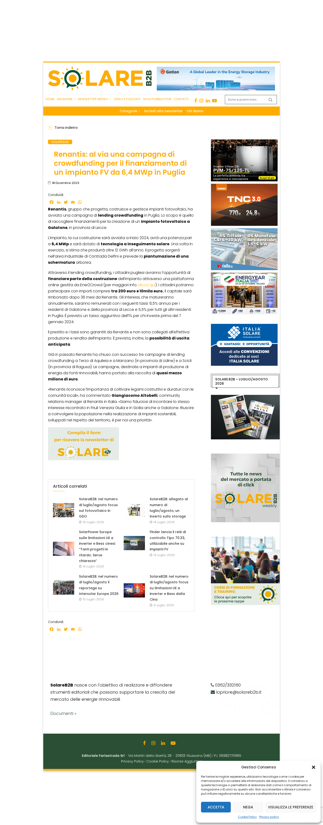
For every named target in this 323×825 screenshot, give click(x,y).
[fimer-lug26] (244, 141)
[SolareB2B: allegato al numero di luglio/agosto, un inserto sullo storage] (134, 510)
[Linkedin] (208, 100)
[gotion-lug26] (216, 69)
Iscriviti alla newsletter (163, 111)
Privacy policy (269, 817)
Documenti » (63, 713)
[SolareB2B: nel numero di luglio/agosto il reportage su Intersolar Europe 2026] (63, 587)
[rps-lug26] (244, 230)
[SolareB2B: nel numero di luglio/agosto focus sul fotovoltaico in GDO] (63, 510)
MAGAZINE (65, 99)
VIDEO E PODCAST (127, 99)
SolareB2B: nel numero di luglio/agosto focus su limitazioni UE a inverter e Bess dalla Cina (169, 588)
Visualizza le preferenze (290, 807)
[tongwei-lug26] (244, 186)
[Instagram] (201, 100)
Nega (248, 807)
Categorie (128, 111)
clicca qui (146, 285)
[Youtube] (214, 100)
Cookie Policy (247, 817)
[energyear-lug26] (244, 274)
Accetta (216, 807)
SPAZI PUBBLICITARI (157, 99)
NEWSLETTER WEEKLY (93, 99)
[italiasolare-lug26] (244, 326)
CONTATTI (181, 99)
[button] (313, 767)
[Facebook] (195, 100)
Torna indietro (66, 127)
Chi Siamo (195, 111)
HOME (50, 99)
